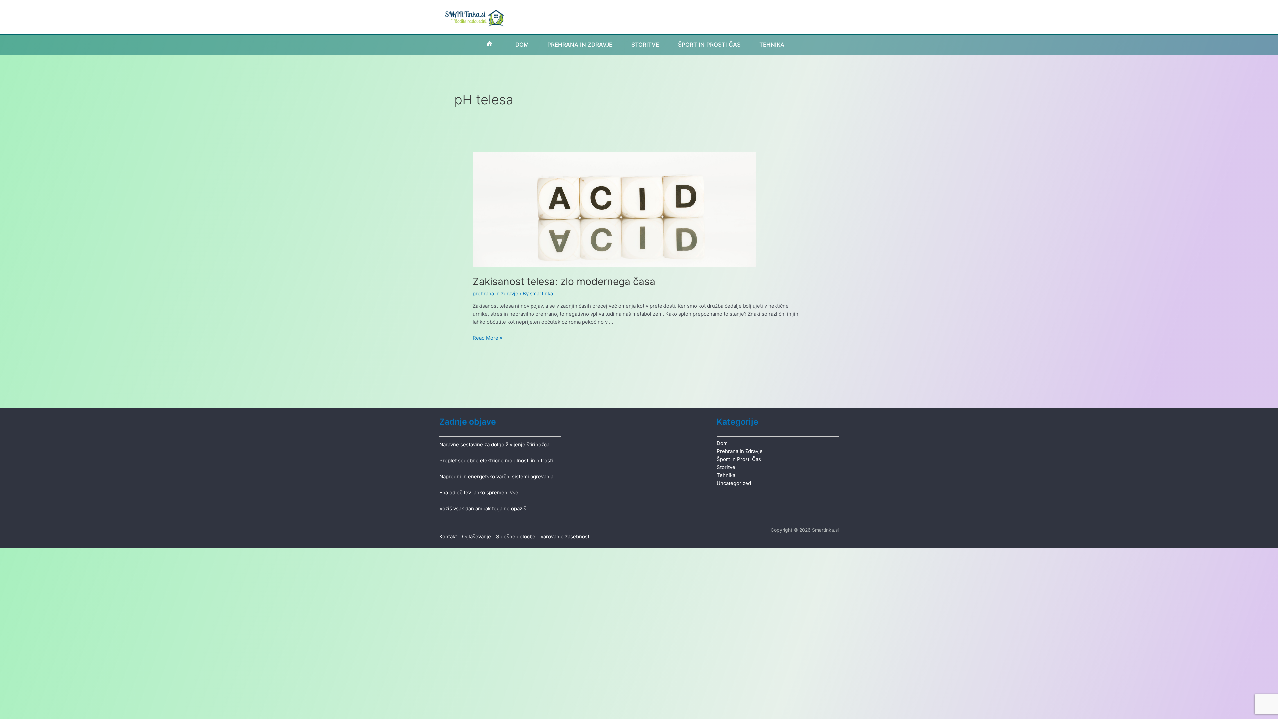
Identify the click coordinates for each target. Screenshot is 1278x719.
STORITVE (645, 44)
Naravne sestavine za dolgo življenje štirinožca (494, 444)
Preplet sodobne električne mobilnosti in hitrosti (496, 460)
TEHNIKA (771, 44)
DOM (522, 44)
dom (722, 443)
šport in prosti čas (739, 459)
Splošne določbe (515, 536)
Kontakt (448, 536)
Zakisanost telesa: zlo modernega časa (564, 281)
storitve (726, 467)
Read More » (487, 338)
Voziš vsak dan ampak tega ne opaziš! (483, 508)
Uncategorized (734, 483)
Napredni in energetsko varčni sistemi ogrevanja (496, 476)
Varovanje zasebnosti (565, 536)
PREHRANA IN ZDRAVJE (579, 44)
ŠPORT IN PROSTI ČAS (709, 44)
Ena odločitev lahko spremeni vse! (479, 492)
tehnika (726, 475)
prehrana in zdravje (495, 293)
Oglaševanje (476, 536)
